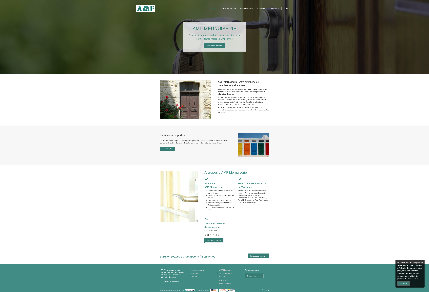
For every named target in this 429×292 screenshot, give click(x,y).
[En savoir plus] (253, 145)
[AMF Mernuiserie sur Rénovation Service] (231, 290)
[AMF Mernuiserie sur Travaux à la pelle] (223, 290)
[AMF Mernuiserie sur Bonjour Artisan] (214, 290)
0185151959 (211, 234)
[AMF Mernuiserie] (146, 11)
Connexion (265, 290)
